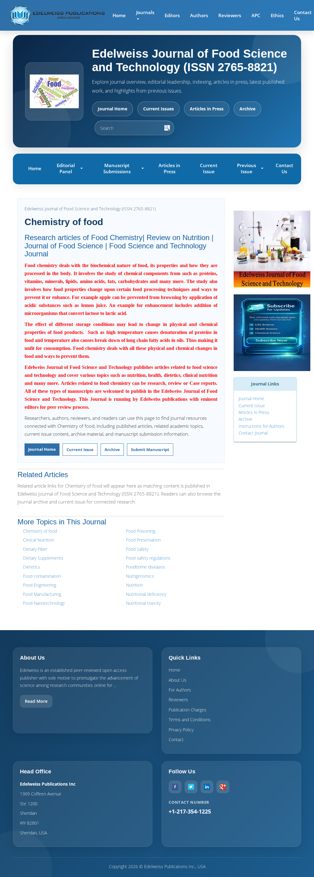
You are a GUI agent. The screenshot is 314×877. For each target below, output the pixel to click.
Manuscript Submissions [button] (117, 168)
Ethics (277, 15)
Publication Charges (187, 710)
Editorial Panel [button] (66, 168)
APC (255, 15)
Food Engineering (39, 585)
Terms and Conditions (190, 719)
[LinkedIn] (207, 786)
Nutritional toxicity (143, 603)
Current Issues (158, 109)
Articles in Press (207, 109)
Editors (172, 15)
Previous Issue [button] (246, 168)
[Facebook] (175, 786)
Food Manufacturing (42, 594)
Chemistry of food (40, 531)
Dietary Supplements (43, 558)
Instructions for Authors (261, 426)
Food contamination (42, 576)
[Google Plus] (222, 786)
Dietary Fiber (35, 549)
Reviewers (229, 15)
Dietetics (31, 567)
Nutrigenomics (140, 576)
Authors (199, 15)
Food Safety (137, 549)
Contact (176, 739)
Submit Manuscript (150, 449)
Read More (36, 701)
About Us (177, 680)
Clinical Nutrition (38, 540)
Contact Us (284, 168)
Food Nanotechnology (44, 603)
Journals (145, 12)
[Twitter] (191, 786)
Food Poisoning (140, 531)
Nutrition (134, 585)
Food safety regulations (148, 558)
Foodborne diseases (145, 567)
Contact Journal (253, 433)
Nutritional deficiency (146, 594)
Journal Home (112, 109)
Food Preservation (143, 540)
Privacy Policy (181, 730)
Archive (247, 109)
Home (119, 15)
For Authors (180, 690)
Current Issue (208, 168)
